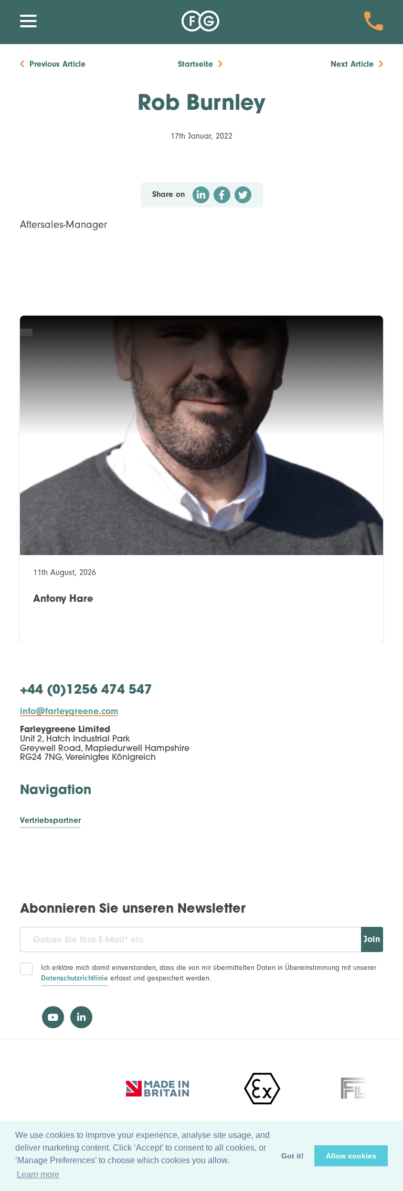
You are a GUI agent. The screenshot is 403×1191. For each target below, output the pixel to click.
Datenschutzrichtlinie (74, 978)
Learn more (38, 1174)
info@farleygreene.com (69, 711)
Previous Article (57, 64)
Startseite (195, 64)
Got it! (292, 1156)
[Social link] (53, 1017)
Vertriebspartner (50, 820)
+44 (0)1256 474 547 (86, 690)
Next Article (352, 64)
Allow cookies (351, 1156)
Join (372, 939)
